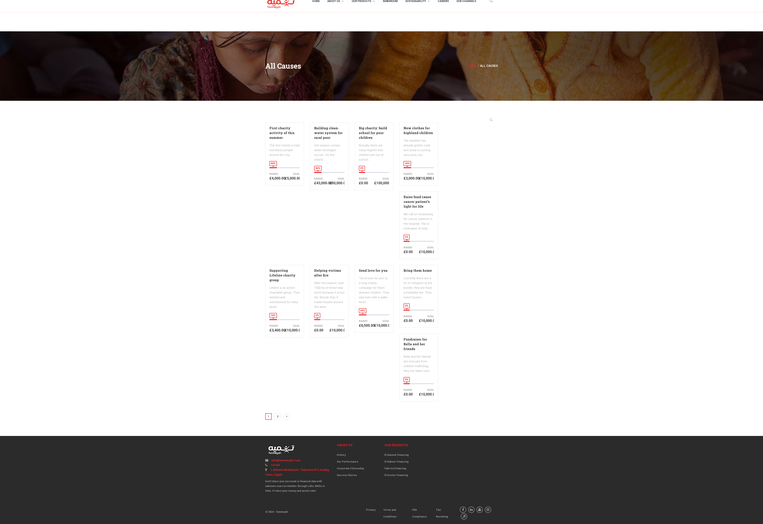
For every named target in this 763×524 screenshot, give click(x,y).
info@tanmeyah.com (285, 460)
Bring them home (418, 270)
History (341, 454)
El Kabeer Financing (396, 461)
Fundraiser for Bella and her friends (415, 344)
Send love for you (373, 270)
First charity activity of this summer (281, 133)
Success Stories (347, 475)
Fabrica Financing (395, 468)
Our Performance (347, 461)
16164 (275, 465)
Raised (273, 174)
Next (287, 416)
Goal (296, 174)
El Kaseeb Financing (396, 454)
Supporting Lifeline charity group (282, 275)
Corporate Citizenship (350, 468)
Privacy (370, 509)
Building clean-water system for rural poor (328, 133)
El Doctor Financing (396, 475)
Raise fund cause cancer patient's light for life (417, 201)
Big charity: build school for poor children (373, 133)
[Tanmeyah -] (280, 3)
